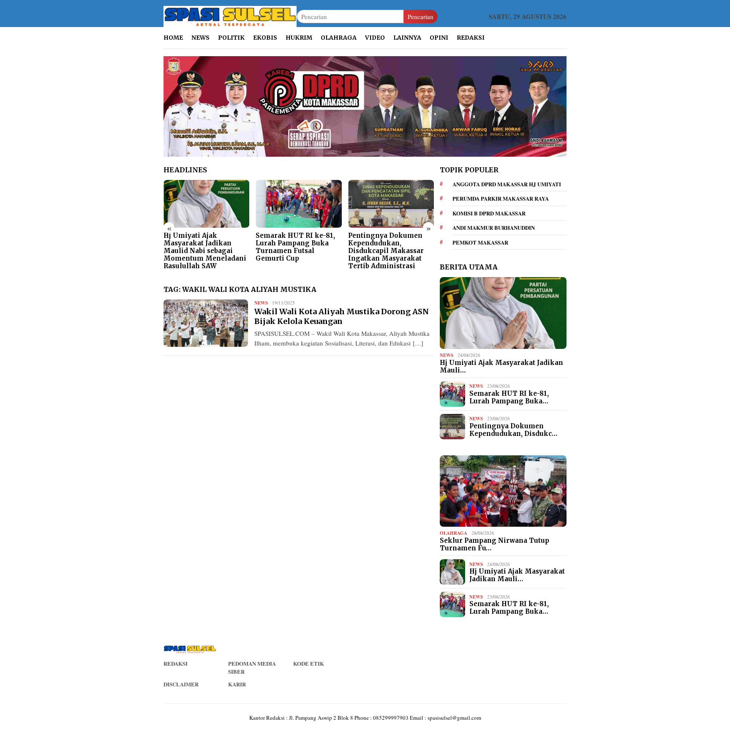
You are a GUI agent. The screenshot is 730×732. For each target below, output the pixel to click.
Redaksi (175, 663)
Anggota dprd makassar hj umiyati (506, 184)
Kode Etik (308, 663)
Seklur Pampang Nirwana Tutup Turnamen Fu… (494, 544)
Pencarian (420, 16)
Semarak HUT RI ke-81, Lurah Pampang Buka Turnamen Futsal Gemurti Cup (295, 247)
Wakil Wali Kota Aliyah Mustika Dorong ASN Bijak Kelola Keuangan (341, 316)
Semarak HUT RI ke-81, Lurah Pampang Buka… (509, 397)
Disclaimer (181, 684)
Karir (237, 684)
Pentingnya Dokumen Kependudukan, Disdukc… (513, 430)
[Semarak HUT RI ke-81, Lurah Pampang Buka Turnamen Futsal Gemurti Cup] (298, 204)
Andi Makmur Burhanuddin (493, 227)
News (261, 302)
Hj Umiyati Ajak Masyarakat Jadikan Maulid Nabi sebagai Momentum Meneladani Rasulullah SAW (204, 251)
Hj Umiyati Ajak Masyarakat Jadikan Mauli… (501, 366)
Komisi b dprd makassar (489, 213)
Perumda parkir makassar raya (500, 198)
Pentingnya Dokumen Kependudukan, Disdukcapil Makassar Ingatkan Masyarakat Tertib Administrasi (386, 251)
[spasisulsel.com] (230, 15)
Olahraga (453, 533)
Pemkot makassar (480, 242)
